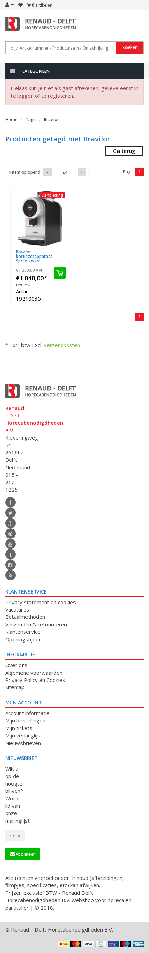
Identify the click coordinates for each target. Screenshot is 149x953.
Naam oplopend (24, 172)
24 (64, 172)
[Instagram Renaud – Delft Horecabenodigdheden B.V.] (10, 565)
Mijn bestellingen (25, 720)
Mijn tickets (18, 728)
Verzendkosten (62, 344)
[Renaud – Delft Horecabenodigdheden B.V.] (15, 27)
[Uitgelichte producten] (10, 575)
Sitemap (15, 687)
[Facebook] (10, 502)
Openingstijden (23, 639)
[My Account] (9, 4)
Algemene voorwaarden (33, 672)
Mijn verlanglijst (23, 735)
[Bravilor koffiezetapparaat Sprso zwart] (39, 218)
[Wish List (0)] (20, 5)
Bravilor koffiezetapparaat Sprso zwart (34, 256)
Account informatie (27, 713)
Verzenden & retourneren (36, 624)
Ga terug (124, 150)
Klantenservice (23, 631)
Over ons (16, 664)
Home (11, 119)
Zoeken (130, 47)
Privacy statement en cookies (40, 602)
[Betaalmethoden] (63, 944)
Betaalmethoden (25, 616)
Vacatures (17, 609)
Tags (31, 119)
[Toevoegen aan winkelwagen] (60, 273)
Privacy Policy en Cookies (35, 679)
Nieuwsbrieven (23, 742)
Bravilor (51, 119)
